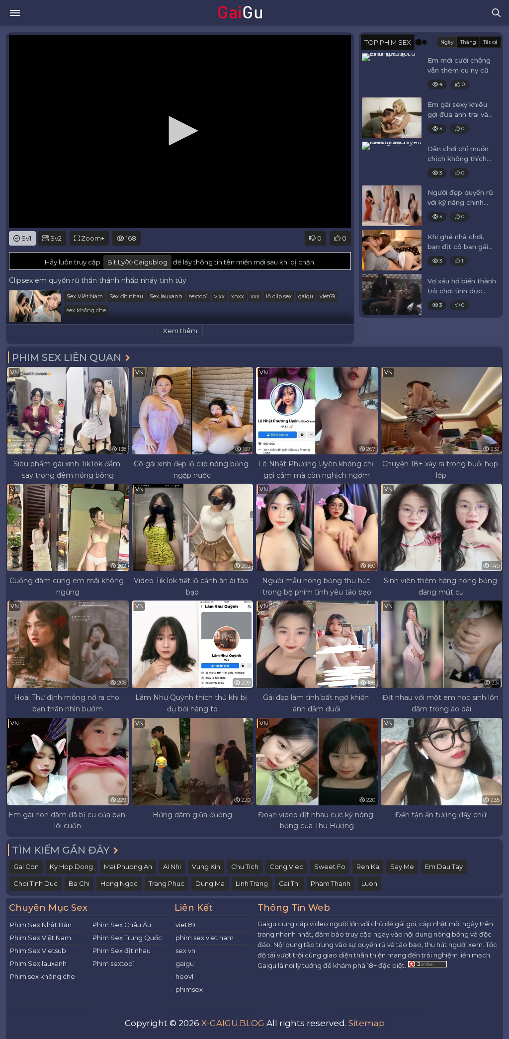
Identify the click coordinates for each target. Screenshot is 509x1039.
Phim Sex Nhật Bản (41, 925)
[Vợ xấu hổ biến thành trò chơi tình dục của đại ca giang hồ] (392, 294)
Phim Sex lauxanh (38, 963)
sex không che (86, 310)
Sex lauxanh (166, 296)
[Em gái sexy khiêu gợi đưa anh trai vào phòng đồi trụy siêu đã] (392, 117)
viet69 (327, 296)
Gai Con (26, 866)
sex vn (185, 950)
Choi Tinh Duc (35, 883)
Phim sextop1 (113, 963)
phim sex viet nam (204, 938)
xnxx (237, 296)
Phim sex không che (42, 976)
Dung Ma (210, 883)
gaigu (305, 296)
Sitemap (366, 1023)
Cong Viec (286, 866)
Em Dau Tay (444, 866)
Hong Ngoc (119, 883)
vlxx (219, 296)
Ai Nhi (172, 866)
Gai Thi (289, 883)
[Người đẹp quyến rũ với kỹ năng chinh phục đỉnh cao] (392, 205)
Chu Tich (244, 866)
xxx (255, 296)
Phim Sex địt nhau (121, 950)
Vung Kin (206, 866)
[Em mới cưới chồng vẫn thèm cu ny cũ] (392, 73)
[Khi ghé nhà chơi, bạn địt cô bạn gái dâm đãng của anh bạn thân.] (392, 250)
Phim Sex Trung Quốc (127, 938)
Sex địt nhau (126, 296)
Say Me (402, 866)
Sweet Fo (329, 866)
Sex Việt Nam (85, 296)
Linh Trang (252, 883)
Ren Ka (367, 866)
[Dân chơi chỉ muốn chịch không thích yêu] (392, 162)
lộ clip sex (279, 296)
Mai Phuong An (128, 866)
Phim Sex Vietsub (38, 950)
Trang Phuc (166, 883)
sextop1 (198, 296)
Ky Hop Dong (71, 866)
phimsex (189, 989)
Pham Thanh (330, 883)
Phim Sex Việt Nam (40, 938)
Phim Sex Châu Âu (121, 925)
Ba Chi (79, 883)
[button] (180, 131)
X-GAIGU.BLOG (232, 1023)
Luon (369, 883)
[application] (180, 131)
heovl (184, 976)
